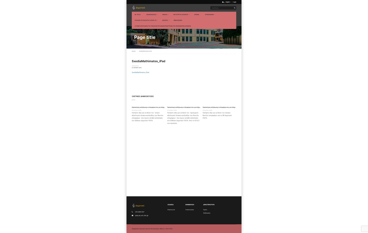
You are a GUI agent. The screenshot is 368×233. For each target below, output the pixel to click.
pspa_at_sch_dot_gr (141, 215)
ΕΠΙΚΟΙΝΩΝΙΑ (209, 14)
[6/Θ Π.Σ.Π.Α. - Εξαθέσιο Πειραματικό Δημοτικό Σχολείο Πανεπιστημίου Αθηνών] (139, 8)
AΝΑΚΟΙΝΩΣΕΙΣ (151, 14)
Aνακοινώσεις (189, 209)
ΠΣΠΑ (138, 14)
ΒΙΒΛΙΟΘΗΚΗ (178, 20)
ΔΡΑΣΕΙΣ (165, 20)
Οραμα (196, 14)
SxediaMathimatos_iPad (140, 72)
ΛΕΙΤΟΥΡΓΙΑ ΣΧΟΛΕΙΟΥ (180, 14)
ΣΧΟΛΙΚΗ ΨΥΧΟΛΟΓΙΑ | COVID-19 (145, 20)
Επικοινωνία (171, 209)
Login (234, 2)
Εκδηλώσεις (206, 213)
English (228, 2)
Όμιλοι (205, 209)
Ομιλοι (164, 14)
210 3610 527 (139, 212)
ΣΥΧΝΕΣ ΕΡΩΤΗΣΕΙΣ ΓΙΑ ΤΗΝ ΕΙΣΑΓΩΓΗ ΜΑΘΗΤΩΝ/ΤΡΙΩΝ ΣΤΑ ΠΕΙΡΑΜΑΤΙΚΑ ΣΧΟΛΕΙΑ (163, 26)
